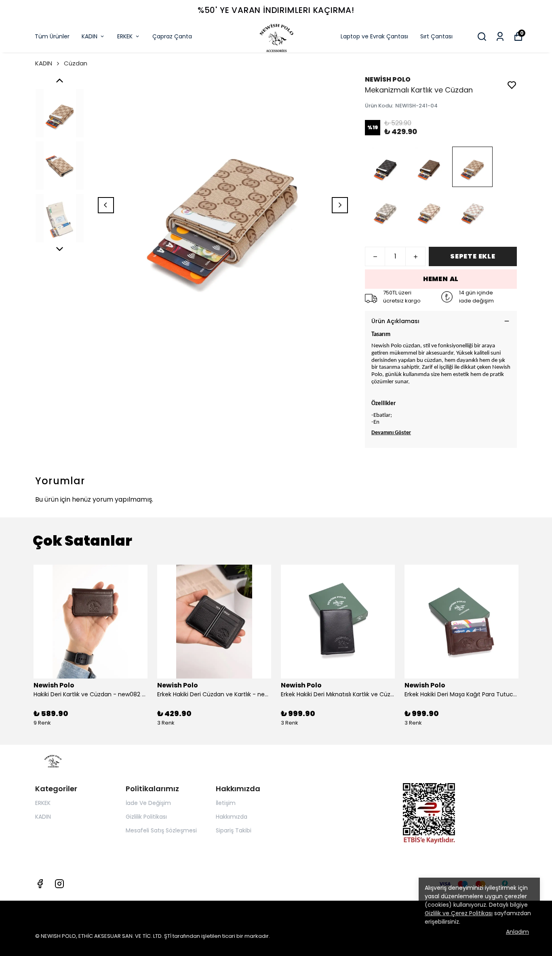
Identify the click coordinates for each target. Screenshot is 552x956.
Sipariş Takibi (233, 830)
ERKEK (125, 36)
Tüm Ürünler (52, 36)
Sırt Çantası (436, 36)
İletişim (226, 803)
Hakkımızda (231, 817)
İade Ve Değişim (148, 803)
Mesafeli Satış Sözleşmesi (161, 830)
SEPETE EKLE (472, 256)
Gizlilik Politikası (146, 817)
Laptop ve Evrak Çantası (374, 36)
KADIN (89, 36)
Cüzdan (75, 63)
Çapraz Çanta (172, 36)
